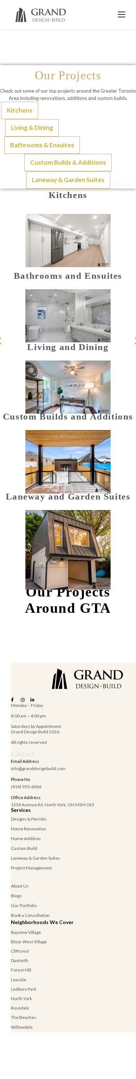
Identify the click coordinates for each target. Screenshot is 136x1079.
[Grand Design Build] (40, 14)
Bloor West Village (29, 941)
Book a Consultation (30, 915)
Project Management (31, 868)
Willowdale (22, 1027)
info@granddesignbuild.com (38, 768)
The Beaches (23, 1017)
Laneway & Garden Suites (35, 858)
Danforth (19, 960)
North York (21, 998)
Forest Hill (21, 970)
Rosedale (20, 1008)
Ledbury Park (23, 989)
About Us (20, 886)
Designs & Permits (29, 819)
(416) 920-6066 (26, 786)
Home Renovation (28, 828)
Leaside (18, 979)
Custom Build (24, 848)
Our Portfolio (24, 905)
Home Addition (26, 838)
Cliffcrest (20, 951)
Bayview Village (26, 932)
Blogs (16, 895)
